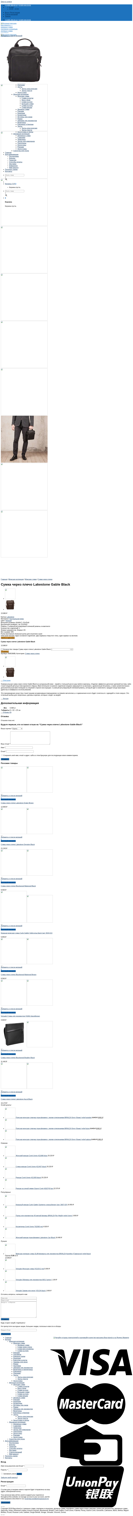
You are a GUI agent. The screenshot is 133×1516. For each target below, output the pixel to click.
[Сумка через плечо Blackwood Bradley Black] (27, 1046)
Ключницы (17, 1371)
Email (3, 751)
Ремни (15, 1364)
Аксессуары (18, 1381)
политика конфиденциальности (37, 1499)
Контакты (8, 1458)
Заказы (8, 16)
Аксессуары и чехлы (21, 1420)
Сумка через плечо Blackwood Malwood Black (18, 886)
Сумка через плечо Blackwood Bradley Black (18, 1058)
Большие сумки (23, 1392)
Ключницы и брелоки (21, 1413)
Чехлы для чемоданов (22, 1430)
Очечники (17, 1373)
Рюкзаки (16, 1353)
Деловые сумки (23, 1345)
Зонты (15, 1375)
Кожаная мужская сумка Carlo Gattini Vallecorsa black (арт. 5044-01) (26, 933)
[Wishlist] (1, 34)
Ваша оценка (6, 728)
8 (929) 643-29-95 (25, 5)
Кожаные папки (19, 1356)
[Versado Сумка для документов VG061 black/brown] (27, 1005)
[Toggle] (1, 699)
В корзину (5, 651)
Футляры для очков (20, 1405)
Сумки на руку (22, 1390)
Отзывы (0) (6, 712)
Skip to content (6, 2)
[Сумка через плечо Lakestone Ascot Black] (27, 1088)
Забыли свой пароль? (9, 1477)
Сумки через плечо (45, 579)
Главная (4, 579)
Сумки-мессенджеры (25, 1349)
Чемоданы (17, 1428)
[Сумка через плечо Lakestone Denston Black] (27, 833)
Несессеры (17, 1433)
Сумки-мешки (22, 1396)
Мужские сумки (31, 579)
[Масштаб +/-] (4, 1506)
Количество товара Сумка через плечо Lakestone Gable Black (27, 649)
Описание (6, 680)
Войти (19, 1474)
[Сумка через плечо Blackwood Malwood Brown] (27, 963)
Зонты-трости (22, 1379)
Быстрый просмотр (8, 799)
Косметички (17, 1403)
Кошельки (17, 1358)
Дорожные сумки (19, 1424)
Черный (8, 621)
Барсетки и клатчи (20, 1360)
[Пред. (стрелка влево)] (1, 1514)
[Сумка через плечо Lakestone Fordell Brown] (10, 609)
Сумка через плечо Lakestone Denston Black (18, 844)
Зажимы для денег (20, 1362)
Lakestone (10, 617)
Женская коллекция (16, 1383)
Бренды (12, 1445)
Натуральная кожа (16, 619)
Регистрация (5, 1502)
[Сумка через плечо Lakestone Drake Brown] (27, 792)
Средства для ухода (17, 1439)
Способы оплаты (15, 1448)
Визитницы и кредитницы (23, 1369)
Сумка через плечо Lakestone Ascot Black (17, 1099)
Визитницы (17, 1411)
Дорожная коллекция (17, 1422)
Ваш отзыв (5, 744)
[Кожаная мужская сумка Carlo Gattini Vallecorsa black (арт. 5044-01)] (27, 922)
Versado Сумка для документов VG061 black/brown (20, 1016)
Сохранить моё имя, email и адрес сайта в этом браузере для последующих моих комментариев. (40, 755)
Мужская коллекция (16, 579)
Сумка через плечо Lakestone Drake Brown (17, 803)
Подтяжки (17, 1366)
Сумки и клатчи (23, 1386)
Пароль (4, 1470)
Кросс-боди (21, 1388)
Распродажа (14, 1443)
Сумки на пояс (23, 1351)
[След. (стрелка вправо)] (4, 1514)
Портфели (17, 1354)
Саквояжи (17, 1426)
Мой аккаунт (14, 1454)
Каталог (8, 1339)
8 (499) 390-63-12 (12, 5)
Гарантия (12, 1446)
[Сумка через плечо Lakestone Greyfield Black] (10, 598)
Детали (5, 699)
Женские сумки (19, 1384)
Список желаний (15, 1452)
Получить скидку (11, 1456)
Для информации (11, 1441)
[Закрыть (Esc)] (1, 1506)
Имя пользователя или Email (12, 1466)
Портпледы (17, 1431)
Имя (3, 747)
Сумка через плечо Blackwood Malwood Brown (18, 975)
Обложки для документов (23, 1368)
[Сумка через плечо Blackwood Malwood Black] (27, 875)
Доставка (12, 1450)
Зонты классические (25, 1377)
